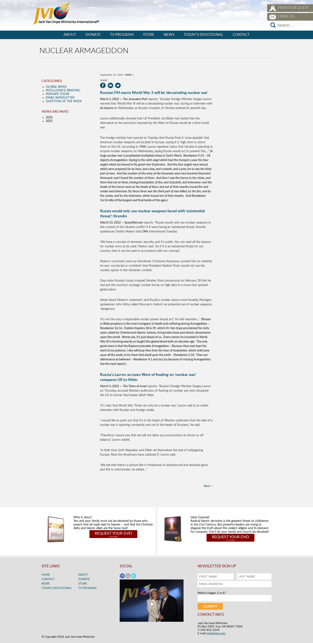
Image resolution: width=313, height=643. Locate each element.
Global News (56, 86)
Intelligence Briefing (63, 90)
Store (148, 35)
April (128, 75)
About (69, 35)
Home (46, 575)
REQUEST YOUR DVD (113, 533)
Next (207, 486)
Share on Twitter (118, 85)
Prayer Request (293, 8)
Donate (93, 35)
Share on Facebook (103, 85)
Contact (241, 35)
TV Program (122, 35)
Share (103, 80)
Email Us (286, 16)
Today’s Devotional (203, 35)
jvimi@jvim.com (216, 633)
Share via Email (110, 85)
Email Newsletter (60, 97)
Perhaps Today (58, 94)
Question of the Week (64, 101)
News (169, 35)
